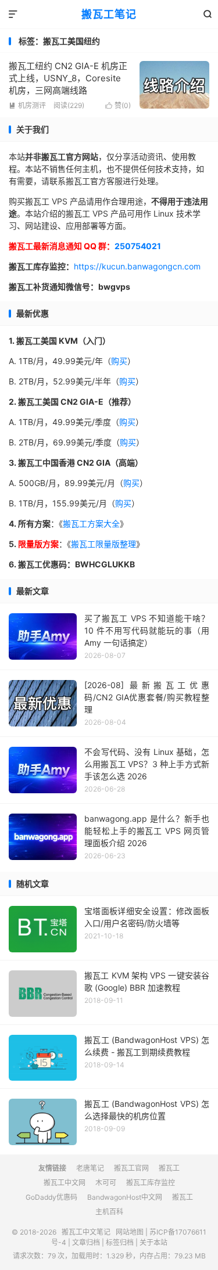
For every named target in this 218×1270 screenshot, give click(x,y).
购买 (119, 361)
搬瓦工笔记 (109, 14)
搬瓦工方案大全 (91, 523)
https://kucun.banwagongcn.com (137, 266)
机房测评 (27, 105)
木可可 (105, 1182)
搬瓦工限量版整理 (103, 544)
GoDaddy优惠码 (51, 1197)
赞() (118, 105)
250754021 (138, 246)
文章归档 (86, 1242)
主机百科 (109, 1211)
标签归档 (120, 1242)
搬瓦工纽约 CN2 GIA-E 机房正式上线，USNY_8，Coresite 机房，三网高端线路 (68, 78)
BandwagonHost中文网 (124, 1197)
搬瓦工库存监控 (150, 1182)
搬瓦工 (169, 1168)
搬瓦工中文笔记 (86, 1232)
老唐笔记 (90, 1168)
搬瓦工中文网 (64, 1182)
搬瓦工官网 (131, 1168)
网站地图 (130, 1232)
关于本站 (153, 1242)
